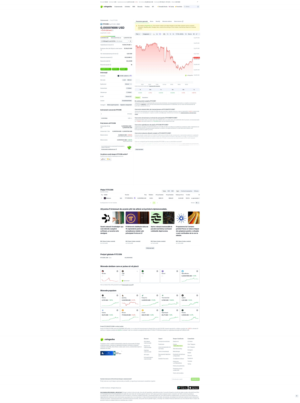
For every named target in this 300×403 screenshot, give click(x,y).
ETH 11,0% (168, 2)
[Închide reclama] (137, 271)
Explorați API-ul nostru (154, 86)
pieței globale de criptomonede (190, 143)
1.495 (115, 2)
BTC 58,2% (162, 2)
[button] (124, 80)
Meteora (143, 104)
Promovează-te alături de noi (108, 149)
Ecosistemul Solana (184, 145)
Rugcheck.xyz (148, 25)
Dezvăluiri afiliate (104, 191)
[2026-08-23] (194, 34)
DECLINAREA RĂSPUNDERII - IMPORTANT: (111, 392)
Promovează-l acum (127, 284)
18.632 (106, 2)
